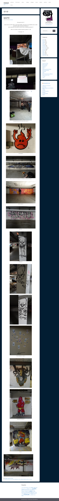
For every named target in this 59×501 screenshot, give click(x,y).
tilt (23, 494)
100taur (22, 487)
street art (35, 493)
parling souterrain (23, 479)
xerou (31, 479)
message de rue (27, 491)
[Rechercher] (54, 31)
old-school (44, 46)
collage (32, 487)
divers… (23, 2)
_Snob (43, 77)
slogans (23, 493)
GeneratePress (35, 499)
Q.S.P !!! (6, 18)
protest (31, 492)
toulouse (26, 494)
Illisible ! (43, 94)
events (36, 2)
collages (27, 2)
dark (8, 479)
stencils (29, 493)
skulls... (12, 478)
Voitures (43, 53)
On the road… (17, 2)
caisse (29, 487)
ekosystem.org (46, 83)
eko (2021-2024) (45, 93)
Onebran (43, 90)
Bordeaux (27, 487)
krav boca (12, 479)
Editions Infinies (45, 64)
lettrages (32, 2)
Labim (43, 72)
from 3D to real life (45, 91)
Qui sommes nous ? (49, 24)
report (33, 492)
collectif (6, 479)
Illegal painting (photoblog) (46, 69)
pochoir (25, 492)
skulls (36, 492)
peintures (12, 2)
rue (34, 492)
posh (27, 492)
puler (27, 479)
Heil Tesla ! (44, 86)
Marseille (43, 92)
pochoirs (45, 2)
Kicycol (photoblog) (45, 70)
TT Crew (43, 76)
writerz (34, 494)
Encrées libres (44, 65)
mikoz (19, 479)
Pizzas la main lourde (45, 75)
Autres (12, 5)
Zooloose (6, 3)
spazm (25, 493)
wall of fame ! (44, 55)
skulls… (43, 51)
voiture (32, 494)
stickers (41, 2)
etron (10, 479)
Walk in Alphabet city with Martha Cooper (47, 88)
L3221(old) (44, 71)
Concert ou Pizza (45, 63)
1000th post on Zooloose (46, 85)
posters (29, 492)
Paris (34, 491)
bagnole (25, 487)
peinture (23, 492)
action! (50, 2)
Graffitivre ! (44, 66)
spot (27, 493)
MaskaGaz (16, 479)
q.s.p (29, 479)
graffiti (34, 489)
